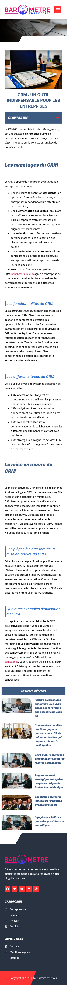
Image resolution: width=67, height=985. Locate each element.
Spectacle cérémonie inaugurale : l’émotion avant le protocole (48, 800)
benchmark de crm (22, 274)
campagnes (11, 661)
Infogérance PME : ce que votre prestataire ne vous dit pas (50, 821)
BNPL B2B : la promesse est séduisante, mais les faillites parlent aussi (50, 758)
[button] (57, 9)
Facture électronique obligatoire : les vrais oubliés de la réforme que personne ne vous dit (48, 707)
